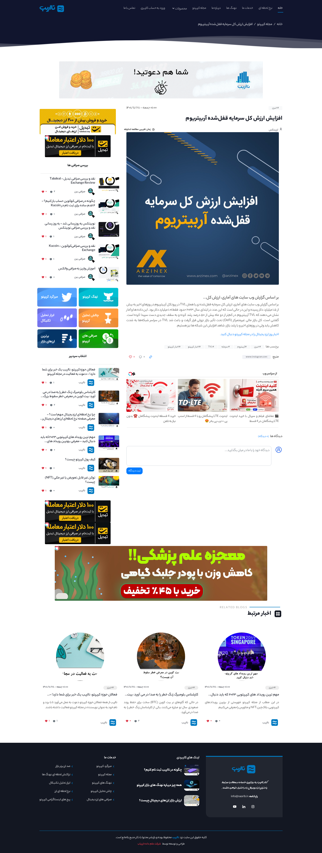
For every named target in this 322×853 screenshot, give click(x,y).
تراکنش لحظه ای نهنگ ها (56, 774)
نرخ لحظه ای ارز (62, 791)
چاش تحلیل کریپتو (101, 791)
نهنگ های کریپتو (102, 783)
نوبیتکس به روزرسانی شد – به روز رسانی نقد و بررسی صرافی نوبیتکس (70, 226)
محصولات (181, 8)
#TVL (211, 347)
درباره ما (216, 8)
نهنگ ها (231, 8)
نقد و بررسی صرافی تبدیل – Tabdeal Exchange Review (72, 181)
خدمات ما (247, 8)
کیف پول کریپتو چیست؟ (80, 460)
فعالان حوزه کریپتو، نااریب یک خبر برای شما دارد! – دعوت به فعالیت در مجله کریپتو (68, 372)
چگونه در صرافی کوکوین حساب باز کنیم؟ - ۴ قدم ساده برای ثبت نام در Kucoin (68, 203)
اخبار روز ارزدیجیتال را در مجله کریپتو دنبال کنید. (249, 334)
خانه (280, 8)
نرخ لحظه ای (265, 8)
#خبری (275, 108)
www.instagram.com (256, 357)
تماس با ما (129, 8)
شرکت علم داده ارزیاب (149, 844)
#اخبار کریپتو (194, 347)
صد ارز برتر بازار (63, 766)
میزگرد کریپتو (104, 766)
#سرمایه (225, 347)
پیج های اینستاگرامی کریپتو (54, 799)
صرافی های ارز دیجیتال (99, 799)
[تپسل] (47, 137)
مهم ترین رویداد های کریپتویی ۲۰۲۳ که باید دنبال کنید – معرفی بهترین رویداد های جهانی (67, 439)
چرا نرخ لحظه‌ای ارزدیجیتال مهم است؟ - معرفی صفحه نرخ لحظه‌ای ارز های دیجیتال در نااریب (67, 417)
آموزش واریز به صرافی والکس (76, 269)
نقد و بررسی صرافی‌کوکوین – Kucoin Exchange (72, 248)
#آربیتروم (242, 347)
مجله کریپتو (199, 8)
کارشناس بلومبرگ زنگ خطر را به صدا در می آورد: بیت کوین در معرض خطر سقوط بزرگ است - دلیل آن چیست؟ (69, 395)
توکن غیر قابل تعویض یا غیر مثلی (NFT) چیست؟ (70, 480)
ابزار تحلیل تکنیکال (59, 783)
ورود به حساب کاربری (153, 8)
